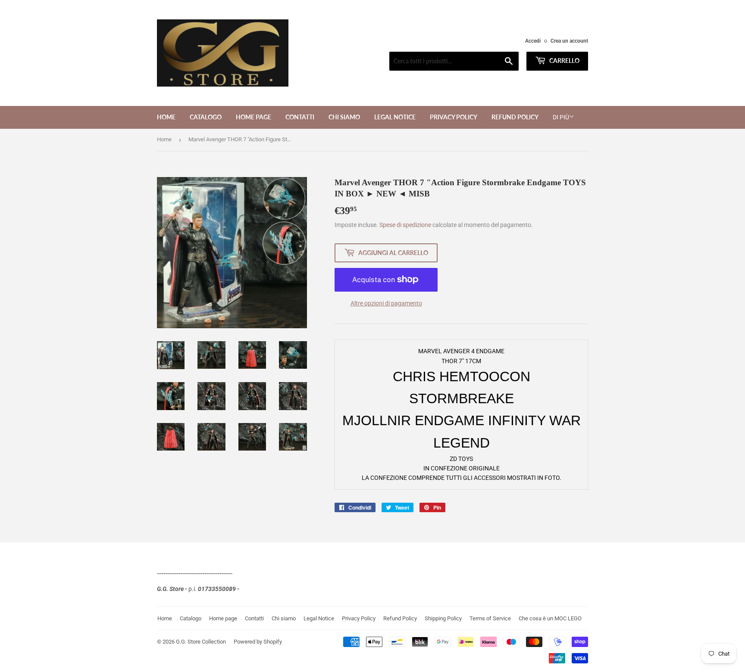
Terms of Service (490, 618)
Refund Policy (514, 117)
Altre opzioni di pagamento (386, 303)
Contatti (299, 117)
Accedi (533, 41)
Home (166, 117)
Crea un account (569, 41)
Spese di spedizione (405, 224)
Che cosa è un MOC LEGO (550, 618)
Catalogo (206, 117)
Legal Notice (395, 117)
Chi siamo (344, 117)
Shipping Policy (443, 618)
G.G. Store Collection (201, 641)
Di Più (561, 117)
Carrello (563, 60)
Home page (253, 117)
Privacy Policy (453, 117)
